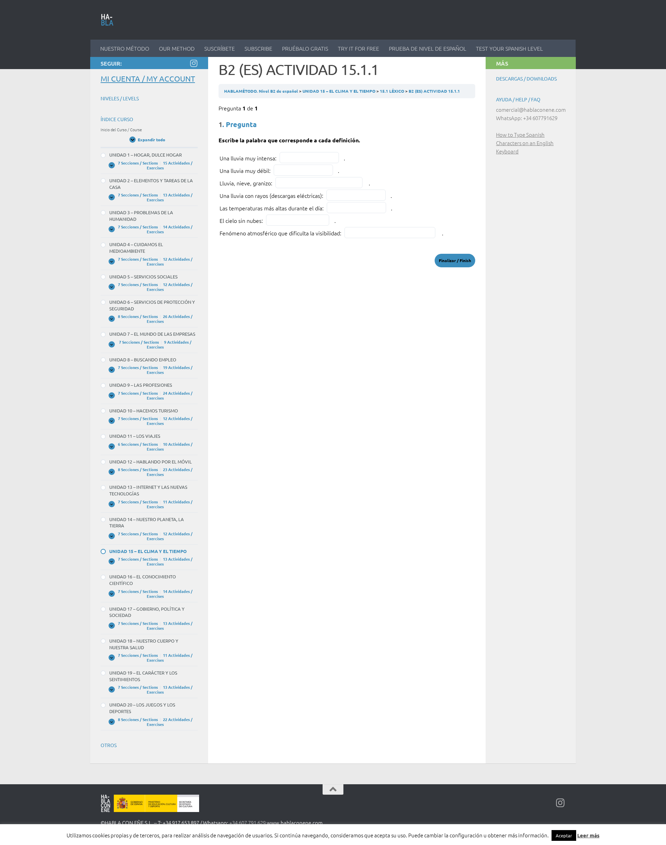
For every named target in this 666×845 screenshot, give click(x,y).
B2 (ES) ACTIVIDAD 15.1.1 (434, 91)
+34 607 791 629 (247, 822)
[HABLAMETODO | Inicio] (107, 20)
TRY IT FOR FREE (358, 48)
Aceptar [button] (564, 835)
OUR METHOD (177, 48)
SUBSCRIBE (258, 48)
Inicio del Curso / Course (121, 129)
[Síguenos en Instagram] (193, 63)
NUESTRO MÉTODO (124, 48)
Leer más (588, 835)
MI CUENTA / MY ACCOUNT (148, 78)
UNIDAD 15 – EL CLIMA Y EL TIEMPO (339, 91)
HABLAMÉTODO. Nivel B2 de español (261, 91)
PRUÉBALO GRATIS (305, 48)
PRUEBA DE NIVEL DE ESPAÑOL (427, 48)
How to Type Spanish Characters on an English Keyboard (525, 143)
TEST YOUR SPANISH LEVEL (509, 48)
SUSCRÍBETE (219, 48)
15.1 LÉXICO (392, 91)
